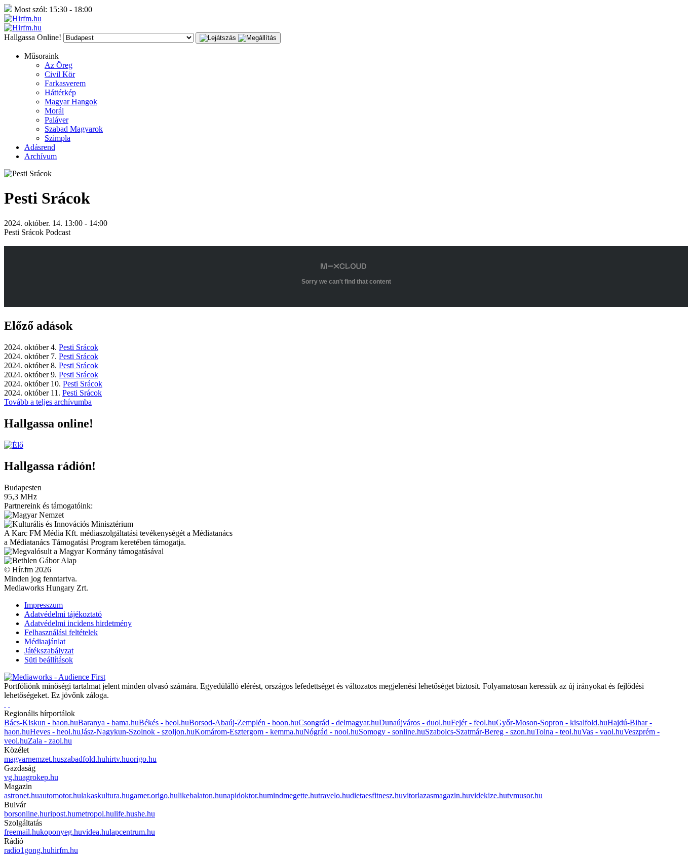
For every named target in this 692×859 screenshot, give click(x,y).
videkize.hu (488, 795)
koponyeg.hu (61, 832)
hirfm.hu (64, 850)
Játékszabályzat (48, 650)
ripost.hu (61, 813)
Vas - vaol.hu (603, 731)
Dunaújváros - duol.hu (415, 722)
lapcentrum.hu (132, 832)
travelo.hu (334, 795)
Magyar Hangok (71, 101)
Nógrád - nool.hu (331, 731)
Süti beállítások (48, 659)
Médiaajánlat (44, 641)
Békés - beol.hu (164, 722)
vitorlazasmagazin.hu (436, 795)
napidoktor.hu (245, 795)
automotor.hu (60, 795)
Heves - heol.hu (55, 731)
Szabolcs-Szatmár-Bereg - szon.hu (480, 731)
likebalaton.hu (200, 795)
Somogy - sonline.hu (392, 731)
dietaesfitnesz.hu (376, 795)
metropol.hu (94, 813)
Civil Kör (60, 74)
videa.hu (95, 832)
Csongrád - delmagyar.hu (338, 722)
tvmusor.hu (525, 795)
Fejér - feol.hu (473, 722)
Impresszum (43, 605)
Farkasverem (65, 83)
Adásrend (39, 147)
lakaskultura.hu (105, 795)
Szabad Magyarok (74, 129)
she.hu (144, 813)
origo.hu (143, 759)
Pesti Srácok (78, 347)
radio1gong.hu (27, 850)
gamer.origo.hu (154, 795)
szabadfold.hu (83, 759)
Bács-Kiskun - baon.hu (41, 722)
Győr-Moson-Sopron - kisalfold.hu (551, 722)
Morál (54, 110)
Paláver (56, 119)
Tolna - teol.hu (558, 731)
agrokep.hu (40, 777)
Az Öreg (58, 65)
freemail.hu (22, 832)
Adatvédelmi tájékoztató (63, 614)
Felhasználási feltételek (61, 632)
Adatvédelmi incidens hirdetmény (78, 623)
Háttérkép (60, 92)
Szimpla (57, 138)
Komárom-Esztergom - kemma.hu (249, 731)
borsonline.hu (26, 813)
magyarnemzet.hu (32, 759)
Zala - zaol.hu (50, 740)
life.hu (124, 813)
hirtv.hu (117, 759)
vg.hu (13, 777)
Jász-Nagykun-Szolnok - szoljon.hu (138, 731)
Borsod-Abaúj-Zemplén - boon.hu (243, 722)
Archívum (40, 156)
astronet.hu (21, 795)
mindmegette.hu (292, 795)
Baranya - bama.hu (108, 722)
